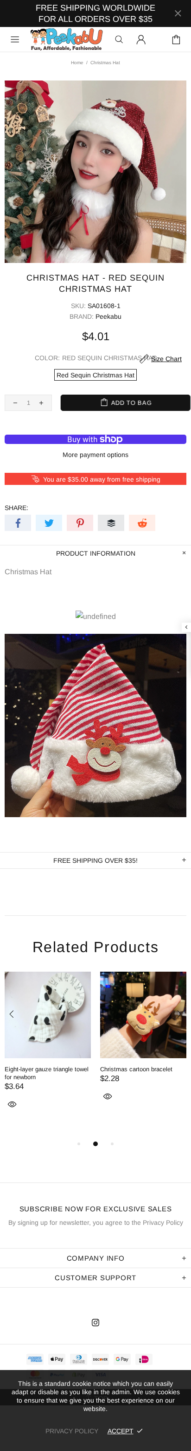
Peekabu (66, 39)
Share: (16, 507)
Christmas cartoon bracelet (136, 1069)
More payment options (95, 454)
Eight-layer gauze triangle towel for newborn (47, 1073)
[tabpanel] (48, 1051)
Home (77, 62)
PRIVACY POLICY (71, 1431)
